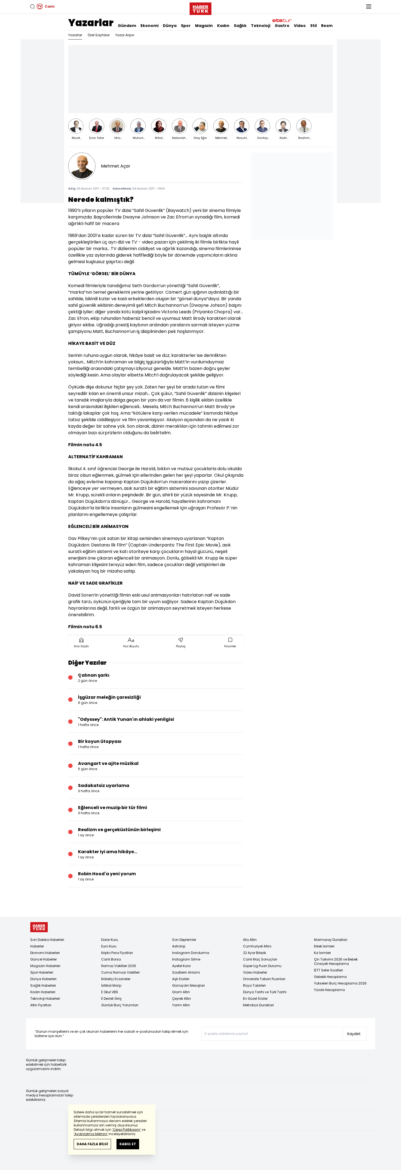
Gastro (282, 25)
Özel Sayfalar (99, 35)
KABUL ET (127, 1144)
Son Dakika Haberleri (47, 939)
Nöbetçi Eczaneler (115, 979)
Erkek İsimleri (324, 946)
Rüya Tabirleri (254, 985)
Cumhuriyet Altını (257, 946)
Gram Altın (181, 992)
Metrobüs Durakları (258, 1005)
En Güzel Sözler (255, 998)
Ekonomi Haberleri (45, 952)
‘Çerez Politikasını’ (126, 1129)
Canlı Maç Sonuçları (260, 959)
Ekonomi (149, 25)
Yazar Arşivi (124, 35)
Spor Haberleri (41, 972)
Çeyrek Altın (181, 998)
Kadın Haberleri (42, 992)
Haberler (37, 946)
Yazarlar (90, 23)
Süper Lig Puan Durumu (262, 966)
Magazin (204, 25)
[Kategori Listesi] (368, 6)
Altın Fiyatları (40, 1005)
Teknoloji (260, 25)
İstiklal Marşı (111, 985)
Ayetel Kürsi (181, 966)
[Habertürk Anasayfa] (200, 7)
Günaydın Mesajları (188, 985)
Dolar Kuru (109, 939)
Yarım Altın (181, 1005)
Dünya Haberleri (43, 979)
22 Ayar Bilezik (254, 952)
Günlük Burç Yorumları (119, 1005)
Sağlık (240, 25)
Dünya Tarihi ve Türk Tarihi (264, 992)
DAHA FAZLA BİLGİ (92, 1144)
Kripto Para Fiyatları (117, 952)
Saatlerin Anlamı (186, 972)
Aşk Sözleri (180, 979)
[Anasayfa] (39, 927)
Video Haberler (255, 972)
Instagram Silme (186, 959)
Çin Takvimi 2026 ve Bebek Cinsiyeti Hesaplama (336, 961)
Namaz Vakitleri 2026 (118, 966)
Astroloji (178, 946)
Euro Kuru (108, 946)
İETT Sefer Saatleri (328, 970)
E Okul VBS (109, 992)
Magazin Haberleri (45, 966)
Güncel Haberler (43, 959)
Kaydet (354, 1034)
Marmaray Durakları (330, 939)
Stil (313, 25)
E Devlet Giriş (111, 998)
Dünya (169, 25)
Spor (186, 25)
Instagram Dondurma (190, 952)
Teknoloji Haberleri (45, 998)
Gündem (127, 25)
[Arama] (32, 6)
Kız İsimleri (322, 952)
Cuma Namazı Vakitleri (120, 972)
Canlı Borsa (111, 959)
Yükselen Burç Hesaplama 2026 (340, 983)
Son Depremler (184, 939)
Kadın (223, 25)
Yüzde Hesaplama (329, 989)
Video (300, 25)
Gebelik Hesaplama (330, 976)
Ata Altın (250, 939)
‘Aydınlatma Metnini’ (91, 1134)
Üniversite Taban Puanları (264, 979)
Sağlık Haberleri (43, 985)
